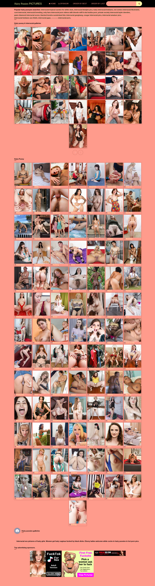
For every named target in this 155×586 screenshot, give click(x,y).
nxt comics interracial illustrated (126, 10)
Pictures (28, 3)
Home (53, 4)
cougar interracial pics (93, 15)
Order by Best (80, 4)
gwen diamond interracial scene (27, 15)
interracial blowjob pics (83, 10)
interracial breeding (34, 12)
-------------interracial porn (60, 18)
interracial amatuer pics (111, 15)
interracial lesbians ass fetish (25, 18)
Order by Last (98, 4)
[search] (139, 3)
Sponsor (64, 4)
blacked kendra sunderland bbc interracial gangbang (61, 15)
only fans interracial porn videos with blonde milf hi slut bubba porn (70, 12)
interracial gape (44, 18)
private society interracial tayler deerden (114, 12)
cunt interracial (20, 12)
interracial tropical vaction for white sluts (57, 10)
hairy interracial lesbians (103, 10)
